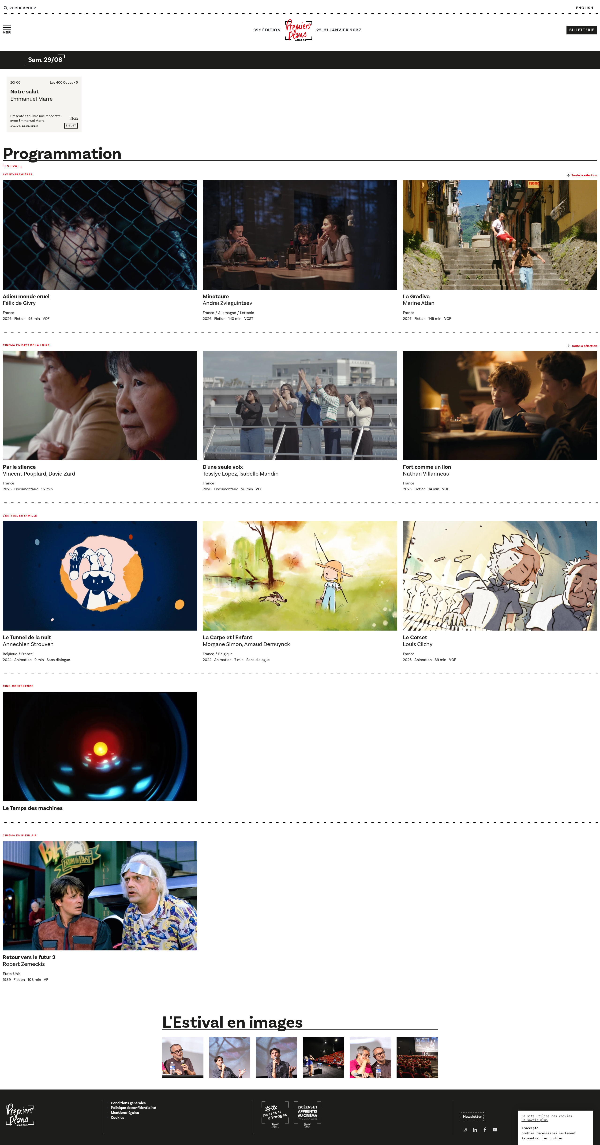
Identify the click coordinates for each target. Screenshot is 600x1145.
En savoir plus (534, 1120)
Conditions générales (128, 1103)
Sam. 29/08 (45, 60)
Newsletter (472, 1116)
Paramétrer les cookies (542, 1138)
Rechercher (22, 8)
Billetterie (581, 30)
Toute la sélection (584, 175)
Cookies (117, 1117)
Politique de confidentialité (133, 1107)
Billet (71, 125)
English (584, 8)
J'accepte (529, 1128)
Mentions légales (125, 1112)
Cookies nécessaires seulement (548, 1133)
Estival (12, 166)
